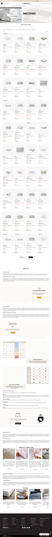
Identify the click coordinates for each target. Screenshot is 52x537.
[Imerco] (26, 3)
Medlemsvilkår (41, 522)
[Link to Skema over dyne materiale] (37, 378)
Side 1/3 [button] (25, 257)
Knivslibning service (14, 524)
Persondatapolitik (32, 521)
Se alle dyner (8, 468)
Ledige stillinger (23, 522)
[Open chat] (2, 3)
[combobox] (26, 257)
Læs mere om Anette (18, 423)
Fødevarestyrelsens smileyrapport (34, 524)
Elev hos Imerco (23, 521)
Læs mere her (39, 297)
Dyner (10, 8)
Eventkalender (41, 525)
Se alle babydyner (35, 469)
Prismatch (13, 521)
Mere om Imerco (23, 525)
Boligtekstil (7, 8)
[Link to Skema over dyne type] (14, 352)
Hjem (1, 8)
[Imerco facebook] (22, 527)
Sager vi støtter (32, 525)
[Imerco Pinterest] (27, 527)
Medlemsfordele (42, 521)
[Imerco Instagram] (24, 527)
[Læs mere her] (17, 295)
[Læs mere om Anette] (40, 418)
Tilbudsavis (13, 522)
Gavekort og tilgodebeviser (6, 524)
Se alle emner (4, 525)
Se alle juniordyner (22, 469)
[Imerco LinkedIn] (29, 527)
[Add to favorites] (13, 45)
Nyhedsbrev (41, 524)
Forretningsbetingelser (33, 522)
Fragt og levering (4, 522)
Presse (22, 524)
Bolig (4, 8)
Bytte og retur (4, 521)
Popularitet (46, 31)
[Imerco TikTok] (26, 527)
